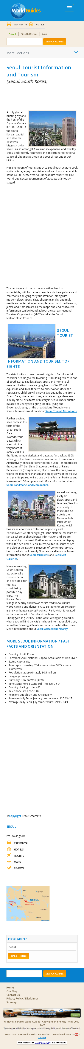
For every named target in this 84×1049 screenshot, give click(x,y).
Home (10, 987)
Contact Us (13, 995)
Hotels (40, 24)
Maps (17, 862)
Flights (19, 856)
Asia (44, 34)
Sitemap (11, 1002)
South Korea (29, 34)
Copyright (15, 816)
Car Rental (20, 24)
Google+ (42, 1037)
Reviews (19, 868)
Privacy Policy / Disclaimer (22, 998)
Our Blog (11, 991)
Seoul (12, 34)
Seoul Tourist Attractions (61, 411)
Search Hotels (18, 955)
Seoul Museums (39, 555)
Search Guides (54, 41)
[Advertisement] (28, 96)
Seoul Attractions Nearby (52, 629)
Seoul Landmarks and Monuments (27, 485)
